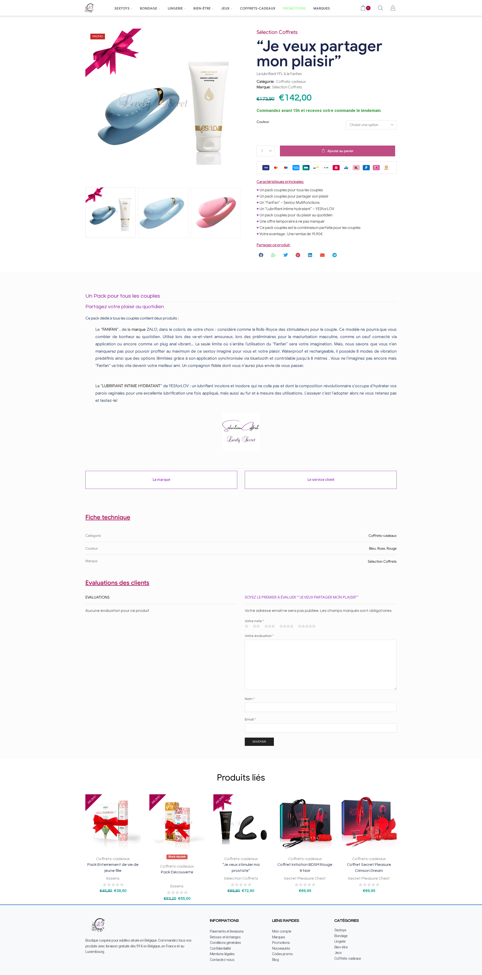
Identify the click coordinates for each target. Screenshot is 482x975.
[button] (261, 254)
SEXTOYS (122, 8)
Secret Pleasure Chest (305, 878)
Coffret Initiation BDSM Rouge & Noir (304, 868)
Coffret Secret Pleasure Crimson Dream (369, 868)
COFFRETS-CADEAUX (257, 8)
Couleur (263, 121)
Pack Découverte (177, 872)
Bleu (372, 548)
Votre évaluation (259, 636)
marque (139, 329)
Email (250, 719)
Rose (381, 548)
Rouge (392, 548)
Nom (250, 699)
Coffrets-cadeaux (291, 81)
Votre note (254, 621)
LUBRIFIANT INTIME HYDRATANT (131, 385)
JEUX (225, 8)
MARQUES (321, 8)
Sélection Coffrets (287, 87)
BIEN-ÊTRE (202, 8)
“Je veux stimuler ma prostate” (241, 868)
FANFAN (109, 329)
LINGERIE (175, 8)
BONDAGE (148, 8)
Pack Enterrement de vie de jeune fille (113, 868)
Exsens (112, 878)
